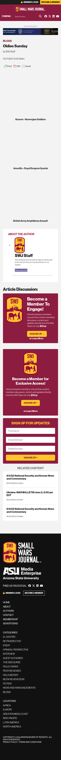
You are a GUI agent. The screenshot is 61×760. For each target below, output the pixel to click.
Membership (10, 619)
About (7, 606)
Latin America (11, 722)
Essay (6, 645)
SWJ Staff (24, 255)
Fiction (7, 683)
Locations (9, 700)
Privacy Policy (10, 742)
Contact (8, 614)
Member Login (30, 2)
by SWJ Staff (9, 51)
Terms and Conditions (30, 742)
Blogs (7, 41)
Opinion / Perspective (15, 649)
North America (12, 726)
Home (6, 602)
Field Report (10, 675)
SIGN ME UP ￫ (30, 402)
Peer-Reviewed (12, 670)
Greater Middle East (15, 713)
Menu (7, 16)
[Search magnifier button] (40, 16)
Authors (8, 610)
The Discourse (12, 662)
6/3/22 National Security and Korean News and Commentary (30, 477)
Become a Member (50, 2)
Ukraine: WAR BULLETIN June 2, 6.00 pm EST (30, 494)
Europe (7, 709)
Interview (9, 653)
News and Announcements (19, 687)
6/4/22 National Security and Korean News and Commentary (30, 510)
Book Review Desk (14, 679)
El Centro (9, 636)
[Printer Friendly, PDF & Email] (17, 66)
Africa (7, 705)
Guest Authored (13, 658)
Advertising (10, 623)
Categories (10, 632)
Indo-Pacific (10, 718)
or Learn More (36, 338)
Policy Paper (10, 666)
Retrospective (12, 641)
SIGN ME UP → (37, 333)
